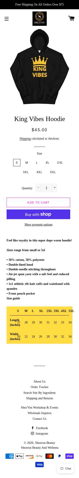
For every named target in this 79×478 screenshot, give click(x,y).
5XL (53, 172)
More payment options (38, 224)
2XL (60, 162)
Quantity (27, 188)
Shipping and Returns (39, 398)
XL (48, 162)
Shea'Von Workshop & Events (39, 407)
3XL (26, 172)
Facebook (41, 428)
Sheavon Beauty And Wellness (39, 447)
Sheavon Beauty (45, 442)
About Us (39, 381)
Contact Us (39, 418)
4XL (39, 172)
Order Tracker (39, 387)
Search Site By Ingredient (39, 392)
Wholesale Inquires (39, 413)
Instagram (41, 433)
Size (39, 153)
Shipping (25, 138)
